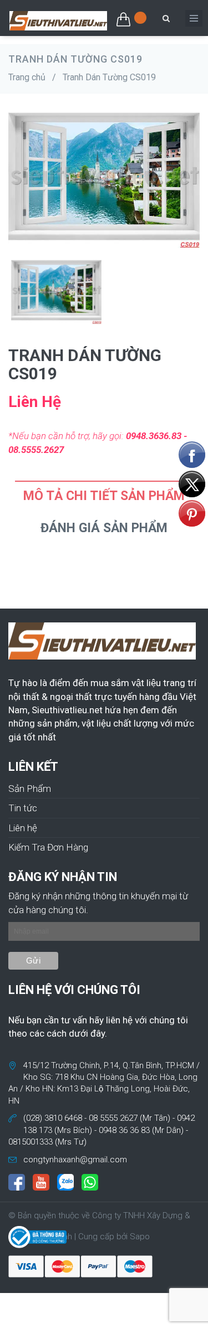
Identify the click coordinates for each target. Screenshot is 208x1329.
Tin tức (22, 807)
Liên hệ (22, 827)
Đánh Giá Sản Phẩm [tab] (104, 528)
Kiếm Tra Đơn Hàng (48, 847)
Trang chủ (26, 77)
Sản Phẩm (29, 788)
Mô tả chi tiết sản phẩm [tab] (104, 495)
